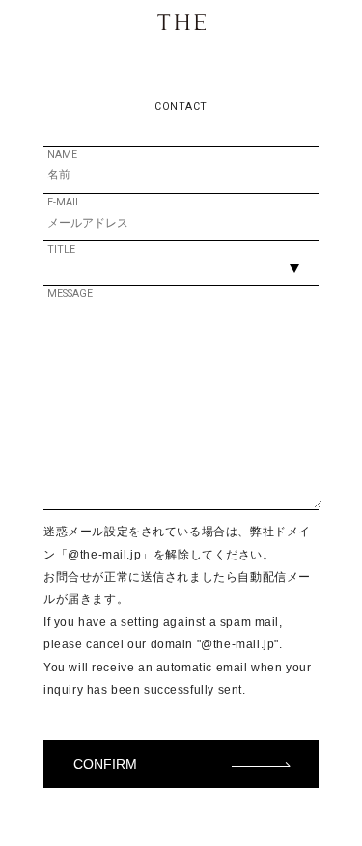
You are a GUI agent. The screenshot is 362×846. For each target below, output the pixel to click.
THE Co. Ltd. (181, 22)
